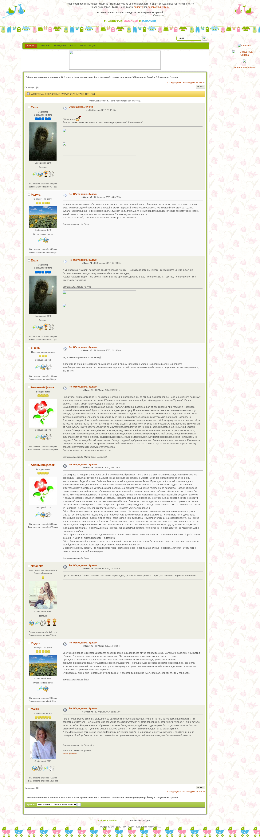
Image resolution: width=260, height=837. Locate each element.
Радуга (35, 194)
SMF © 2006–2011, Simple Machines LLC (142, 827)
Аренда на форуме (244, 67)
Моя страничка (70, 753)
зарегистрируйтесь (158, 7)
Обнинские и (130, 21)
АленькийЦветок (43, 387)
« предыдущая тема (177, 82)
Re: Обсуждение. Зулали (83, 194)
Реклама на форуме (140, 820)
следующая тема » (196, 82)
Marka (35, 709)
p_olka (35, 347)
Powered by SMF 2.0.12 (110, 827)
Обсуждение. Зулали (81, 106)
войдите (138, 7)
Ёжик (149, 77)
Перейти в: (31, 804)
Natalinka (37, 566)
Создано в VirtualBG (107, 820)
